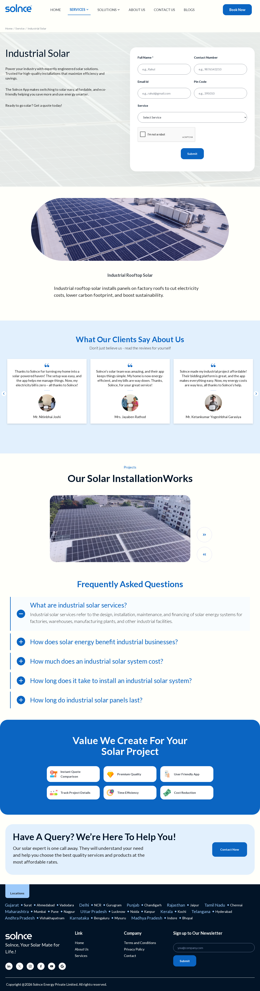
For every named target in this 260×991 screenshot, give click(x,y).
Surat (28, 905)
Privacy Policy (134, 949)
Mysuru (120, 918)
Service (20, 28)
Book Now (237, 10)
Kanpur (149, 911)
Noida (134, 911)
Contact (130, 956)
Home (55, 10)
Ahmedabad (46, 905)
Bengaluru (101, 918)
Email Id (143, 81)
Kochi (182, 911)
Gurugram (113, 905)
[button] (79, 10)
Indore (172, 918)
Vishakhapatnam (52, 918)
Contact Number (206, 57)
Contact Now (229, 849)
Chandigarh (153, 905)
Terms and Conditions (140, 943)
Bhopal (187, 918)
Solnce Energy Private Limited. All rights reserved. (70, 984)
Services (81, 956)
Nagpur (69, 911)
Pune (55, 911)
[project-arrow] (204, 534)
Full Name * (145, 57)
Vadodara (67, 905)
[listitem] (47, 391)
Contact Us (164, 10)
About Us (137, 10)
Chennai (236, 905)
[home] (18, 8)
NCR (97, 905)
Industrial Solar (37, 28)
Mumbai (40, 911)
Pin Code (200, 81)
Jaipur (194, 905)
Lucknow (118, 911)
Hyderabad (223, 911)
